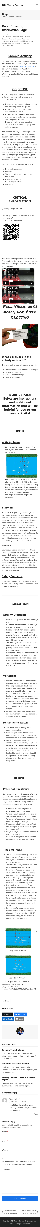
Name (5, 1132)
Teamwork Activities (22, 43)
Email (5, 1141)
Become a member (27, 66)
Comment (6, 1169)
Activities (8, 37)
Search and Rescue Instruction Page (28, 1211)
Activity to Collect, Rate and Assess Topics (18, 1078)
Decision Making (8, 39)
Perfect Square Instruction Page (9, 1211)
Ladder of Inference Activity (15, 1063)
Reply (36, 1114)
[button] (37, 5)
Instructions (6, 41)
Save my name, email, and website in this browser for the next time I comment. (18, 1162)
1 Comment (9, 46)
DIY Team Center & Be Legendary (24, 1221)
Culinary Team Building (13, 1050)
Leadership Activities (19, 41)
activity (6, 1001)
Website (5, 1150)
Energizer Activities (21, 39)
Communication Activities (21, 37)
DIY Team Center (12, 5)
